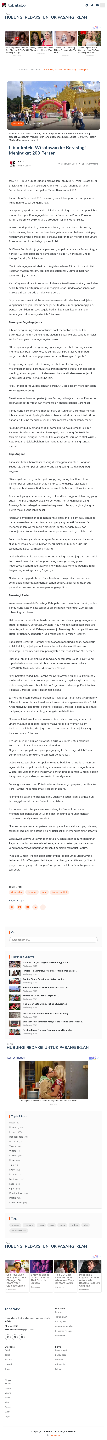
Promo (15, 1174)
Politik (14, 1197)
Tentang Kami (61, 1317)
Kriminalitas (18, 1193)
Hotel (14, 1160)
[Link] (43, 907)
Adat (85, 1225)
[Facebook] (86, 5)
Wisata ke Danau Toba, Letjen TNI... (41, 995)
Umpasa (15, 1225)
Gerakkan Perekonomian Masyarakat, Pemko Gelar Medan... (53, 1021)
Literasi (15, 1132)
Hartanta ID (55, 1435)
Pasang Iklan (61, 1322)
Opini (14, 1188)
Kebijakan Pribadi (63, 1331)
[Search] (94, 939)
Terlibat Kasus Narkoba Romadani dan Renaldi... (47, 1030)
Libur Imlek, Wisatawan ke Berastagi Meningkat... (66, 69)
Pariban (74, 1225)
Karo (44, 892)
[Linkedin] (27, 907)
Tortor (62, 1225)
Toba (51, 1225)
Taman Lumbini (59, 892)
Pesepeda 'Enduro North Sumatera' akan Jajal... (47, 987)
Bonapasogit (18, 1136)
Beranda (24, 69)
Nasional (35, 69)
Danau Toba (18, 1202)
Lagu (14, 1183)
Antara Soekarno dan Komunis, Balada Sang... (46, 1013)
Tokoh (14, 1146)
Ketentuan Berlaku (64, 1326)
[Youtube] (97, 5)
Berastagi (32, 892)
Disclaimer (60, 1336)
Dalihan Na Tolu (18, 1230)
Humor (16, 1127)
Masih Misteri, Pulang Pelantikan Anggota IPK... (47, 962)
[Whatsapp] (35, 907)
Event (14, 1169)
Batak (15, 1122)
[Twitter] (92, 5)
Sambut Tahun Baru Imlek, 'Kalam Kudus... (44, 979)
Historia (15, 1141)
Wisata (15, 1150)
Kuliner (15, 1155)
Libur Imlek (16, 892)
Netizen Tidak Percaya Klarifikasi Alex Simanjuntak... (50, 970)
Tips (13, 1164)
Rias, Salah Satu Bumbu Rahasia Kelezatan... (46, 1004)
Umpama (29, 1225)
